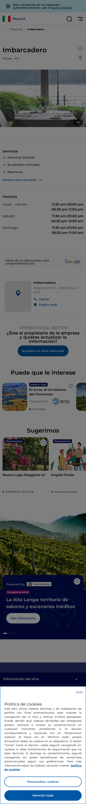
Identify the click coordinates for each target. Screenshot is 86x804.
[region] (43, 745)
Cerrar (79, 691)
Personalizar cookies (43, 782)
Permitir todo (43, 795)
